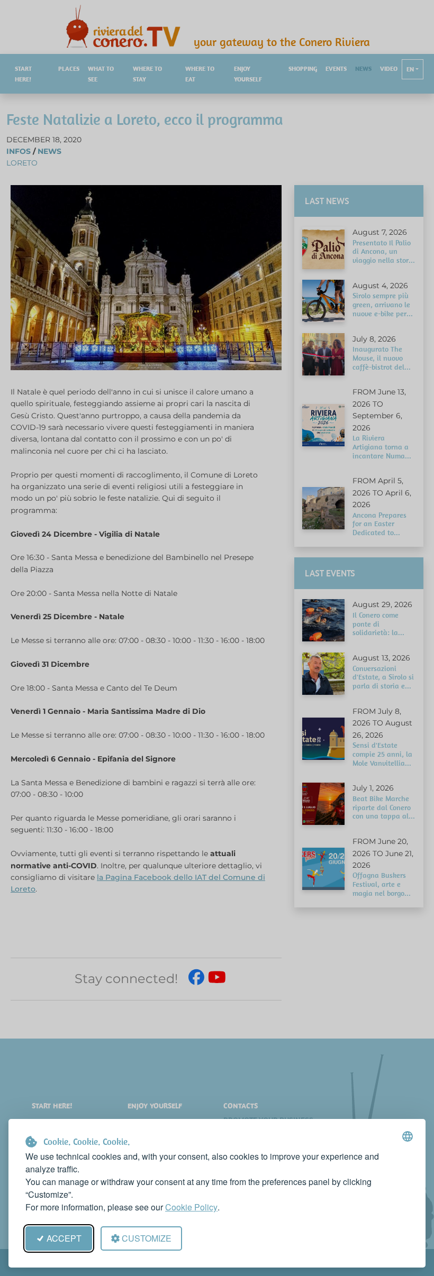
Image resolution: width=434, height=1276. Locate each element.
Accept (64, 1238)
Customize (146, 1238)
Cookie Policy (191, 1207)
